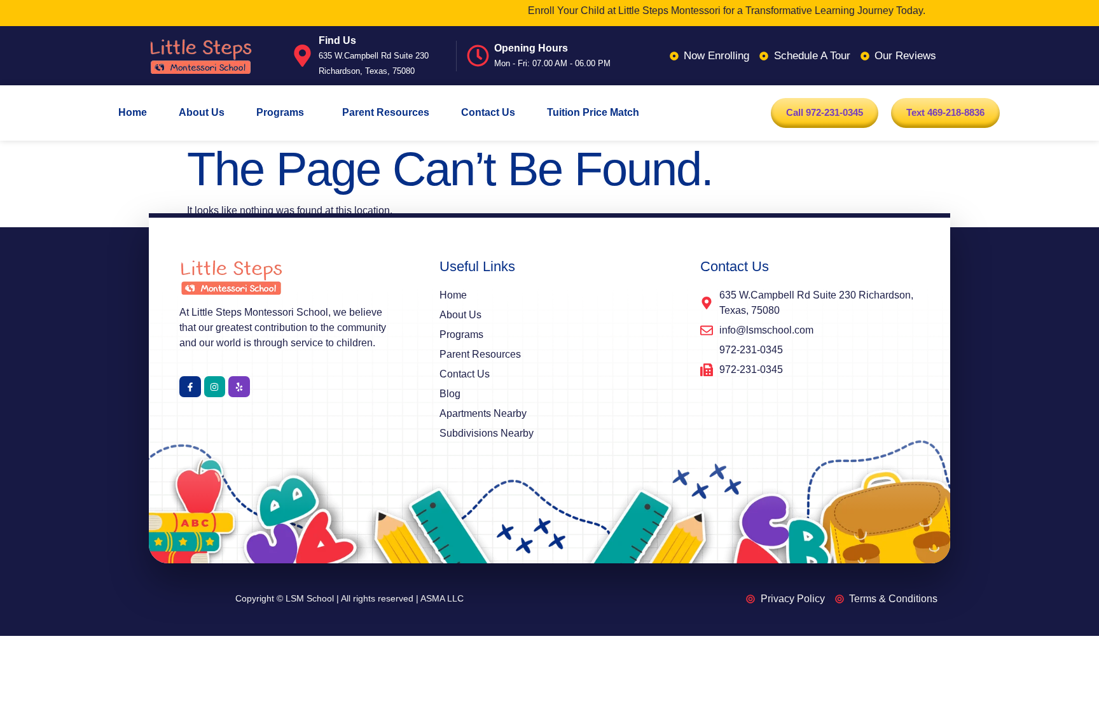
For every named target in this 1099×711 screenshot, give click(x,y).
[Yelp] (239, 387)
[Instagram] (215, 387)
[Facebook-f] (190, 387)
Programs (280, 112)
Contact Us (488, 112)
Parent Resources (385, 112)
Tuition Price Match (593, 112)
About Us (202, 112)
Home (132, 112)
